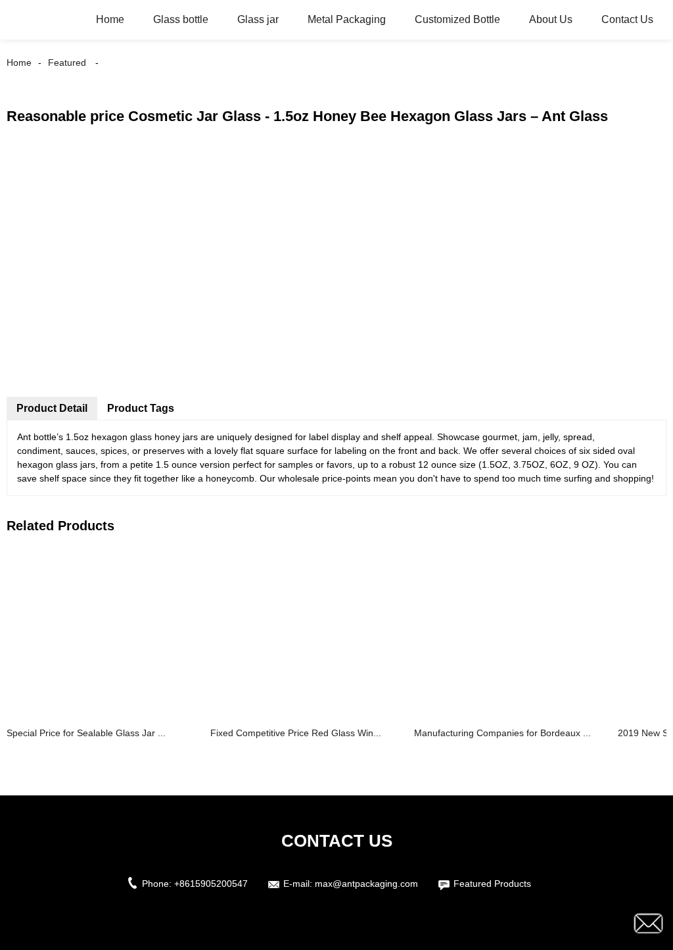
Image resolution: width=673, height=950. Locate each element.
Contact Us (627, 19)
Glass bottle (180, 19)
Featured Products (492, 883)
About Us (550, 19)
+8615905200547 (211, 883)
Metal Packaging (347, 19)
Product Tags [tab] (140, 408)
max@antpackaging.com (366, 883)
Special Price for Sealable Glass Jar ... (86, 733)
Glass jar (258, 19)
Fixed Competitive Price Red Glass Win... (295, 733)
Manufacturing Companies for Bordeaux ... (502, 733)
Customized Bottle (457, 19)
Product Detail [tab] (51, 408)
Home (110, 19)
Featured (67, 62)
